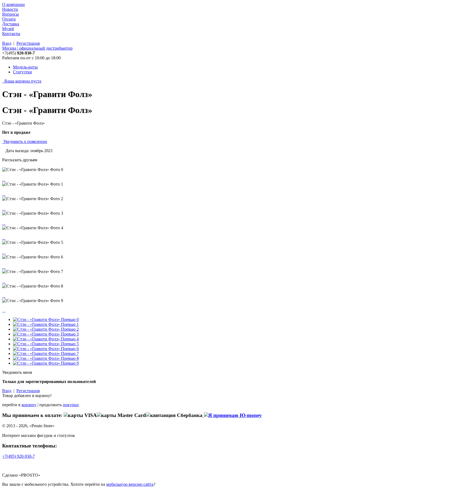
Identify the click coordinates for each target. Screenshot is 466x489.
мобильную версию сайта (129, 484)
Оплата (9, 19)
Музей (8, 28)
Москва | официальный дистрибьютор (37, 48)
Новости (10, 9)
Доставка (10, 24)
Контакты (11, 33)
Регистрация (28, 43)
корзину (29, 404)
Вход (6, 43)
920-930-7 (18, 456)
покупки (71, 404)
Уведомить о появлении (25, 141)
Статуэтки (22, 72)
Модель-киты (25, 67)
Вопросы (10, 14)
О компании (13, 4)
